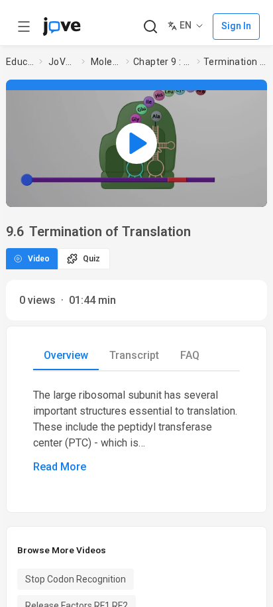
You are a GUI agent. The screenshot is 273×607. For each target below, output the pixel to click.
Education (20, 61)
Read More (59, 466)
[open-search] (150, 26)
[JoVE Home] (61, 26)
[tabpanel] (136, 431)
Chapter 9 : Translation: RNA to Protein (162, 61)
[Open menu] (23, 26)
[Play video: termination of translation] (136, 143)
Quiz (91, 258)
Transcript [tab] (134, 355)
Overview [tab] (66, 355)
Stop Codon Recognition (75, 579)
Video (39, 258)
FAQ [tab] (189, 355)
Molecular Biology (106, 61)
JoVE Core (62, 61)
